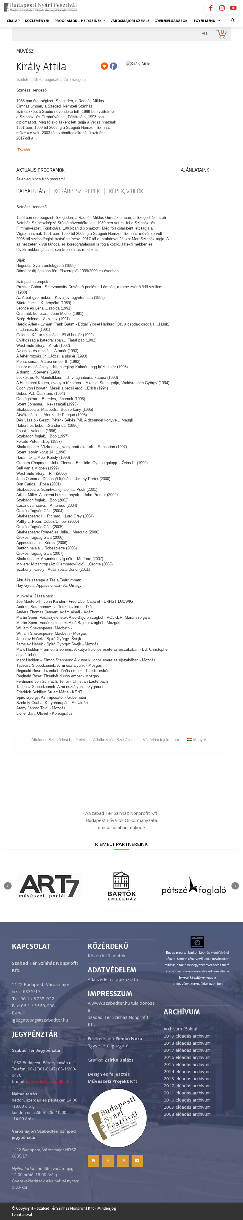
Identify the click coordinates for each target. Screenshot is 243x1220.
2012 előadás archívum (187, 1085)
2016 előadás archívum (187, 1057)
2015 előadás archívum (187, 1064)
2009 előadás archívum (187, 1107)
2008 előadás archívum (187, 1114)
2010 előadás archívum (187, 1100)
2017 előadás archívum (187, 1050)
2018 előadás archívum (187, 1043)
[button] (233, 21)
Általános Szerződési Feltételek (58, 740)
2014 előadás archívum (187, 1071)
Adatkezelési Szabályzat (114, 740)
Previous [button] (8, 885)
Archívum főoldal (180, 1029)
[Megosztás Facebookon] (113, 66)
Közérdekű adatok (106, 955)
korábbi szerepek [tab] (77, 191)
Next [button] (235, 885)
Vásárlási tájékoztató (161, 740)
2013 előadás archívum (187, 1078)
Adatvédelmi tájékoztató (113, 979)
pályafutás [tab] (30, 191)
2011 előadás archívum (187, 1093)
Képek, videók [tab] (126, 191)
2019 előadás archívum (187, 1036)
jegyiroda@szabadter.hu (49, 1081)
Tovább (23, 150)
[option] (49, 886)
